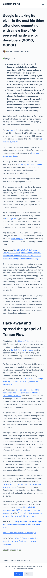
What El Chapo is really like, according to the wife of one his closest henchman (20, 541)
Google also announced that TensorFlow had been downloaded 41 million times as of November (21, 393)
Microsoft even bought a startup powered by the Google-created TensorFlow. (23, 381)
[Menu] (43, 4)
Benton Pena (11, 3)
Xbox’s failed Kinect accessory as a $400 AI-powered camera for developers (21, 510)
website (11, 130)
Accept (18, 574)
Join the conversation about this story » (19, 533)
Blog (28, 51)
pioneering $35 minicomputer (29, 164)
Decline (28, 574)
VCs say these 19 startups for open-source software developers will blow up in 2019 (23, 524)
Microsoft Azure (25, 341)
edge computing (18, 239)
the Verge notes (11, 218)
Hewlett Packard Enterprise (21, 350)
